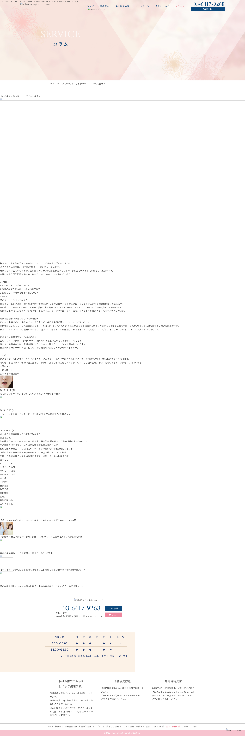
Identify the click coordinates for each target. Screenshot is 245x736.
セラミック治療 (7, 467)
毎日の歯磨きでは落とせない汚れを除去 (20, 288)
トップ (90, 6)
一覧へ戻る (5, 366)
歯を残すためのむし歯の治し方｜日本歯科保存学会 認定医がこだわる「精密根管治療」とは (44, 441)
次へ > (9, 369)
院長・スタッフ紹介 (155, 726)
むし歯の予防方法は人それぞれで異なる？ (20, 434)
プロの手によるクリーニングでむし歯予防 (20, 96)
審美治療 (4, 485)
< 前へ (3, 369)
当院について (162, 6)
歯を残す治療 (122, 6)
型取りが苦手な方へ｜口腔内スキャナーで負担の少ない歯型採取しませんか (36, 448)
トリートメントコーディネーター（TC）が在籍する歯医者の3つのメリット (36, 413)
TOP (49, 83)
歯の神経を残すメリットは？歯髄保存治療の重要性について (29, 445)
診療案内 (104, 6)
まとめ (4, 296)
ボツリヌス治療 (7, 470)
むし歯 (3, 478)
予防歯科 (4, 481)
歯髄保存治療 (85, 726)
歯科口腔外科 (6, 500)
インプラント (142, 6)
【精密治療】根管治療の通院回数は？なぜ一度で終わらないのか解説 (33, 452)
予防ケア (140, 726)
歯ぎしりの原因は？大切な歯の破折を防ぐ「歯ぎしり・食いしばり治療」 (35, 456)
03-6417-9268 (124, 695)
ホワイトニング (7, 474)
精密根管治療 (71, 726)
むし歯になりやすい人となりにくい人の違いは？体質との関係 (30, 393)
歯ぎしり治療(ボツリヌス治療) (120, 726)
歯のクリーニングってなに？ (15, 285)
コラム (58, 83)
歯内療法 (4, 492)
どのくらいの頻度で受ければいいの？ (19, 292)
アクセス (179, 6)
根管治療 (4, 489)
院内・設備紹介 (173, 726)
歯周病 (3, 496)
